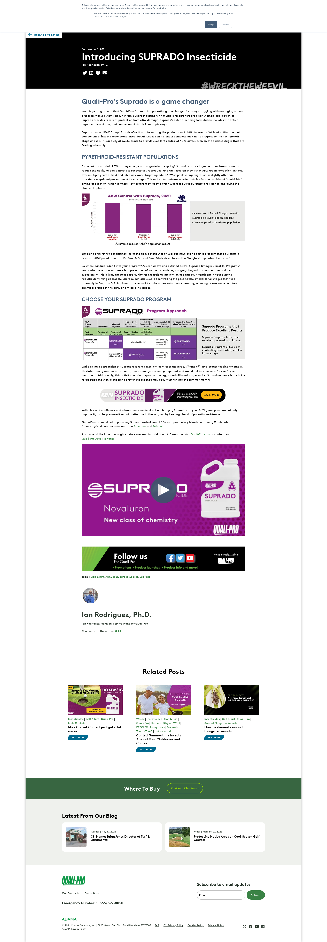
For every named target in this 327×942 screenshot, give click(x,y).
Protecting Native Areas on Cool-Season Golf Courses (227, 838)
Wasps (140, 719)
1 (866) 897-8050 (109, 902)
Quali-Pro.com (200, 434)
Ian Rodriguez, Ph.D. (95, 64)
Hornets (156, 723)
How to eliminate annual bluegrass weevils (223, 729)
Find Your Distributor (185, 788)
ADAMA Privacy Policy (74, 928)
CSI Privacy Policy (173, 925)
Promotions (92, 893)
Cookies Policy (196, 925)
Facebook (140, 426)
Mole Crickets (76, 723)
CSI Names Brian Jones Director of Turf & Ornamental (120, 838)
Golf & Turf (97, 576)
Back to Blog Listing (47, 34)
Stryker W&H (171, 723)
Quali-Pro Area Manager (98, 438)
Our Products (70, 893)
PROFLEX (142, 727)
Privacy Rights (216, 925)
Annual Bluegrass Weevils (121, 576)
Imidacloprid (163, 731)
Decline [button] (225, 24)
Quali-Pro (107, 719)
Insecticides (75, 719)
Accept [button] (211, 24)
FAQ (157, 925)
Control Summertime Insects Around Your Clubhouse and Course (158, 739)
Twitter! (159, 426)
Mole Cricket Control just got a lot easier (94, 729)
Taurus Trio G (144, 731)
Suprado (144, 576)
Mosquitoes (157, 727)
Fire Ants (172, 727)
